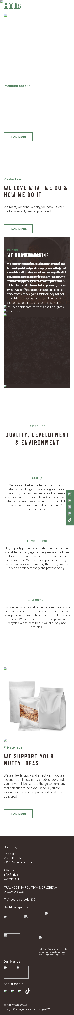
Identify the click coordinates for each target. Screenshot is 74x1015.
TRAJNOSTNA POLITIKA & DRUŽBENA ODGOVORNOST (30, 890)
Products (12, 12)
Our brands (13, 17)
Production (38, 7)
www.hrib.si (11, 879)
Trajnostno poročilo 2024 (20, 899)
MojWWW (44, 1009)
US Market (39, 17)
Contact (62, 17)
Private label (38, 12)
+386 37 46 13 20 (15, 870)
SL (5, 21)
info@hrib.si (11, 874)
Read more (18, 137)
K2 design (18, 1009)
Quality (61, 7)
